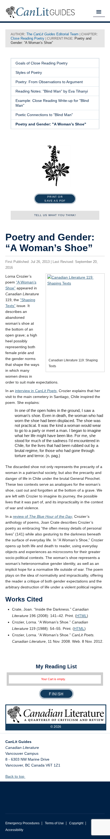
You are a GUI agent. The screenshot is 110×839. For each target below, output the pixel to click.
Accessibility (14, 830)
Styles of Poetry (28, 72)
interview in (36, 391)
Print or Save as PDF (54, 198)
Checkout (56, 693)
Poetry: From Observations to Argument (49, 82)
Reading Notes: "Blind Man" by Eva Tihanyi (51, 91)
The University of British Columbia (55, 793)
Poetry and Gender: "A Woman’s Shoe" (50, 124)
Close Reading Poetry (27, 38)
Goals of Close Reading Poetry (41, 63)
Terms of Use (54, 823)
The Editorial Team (52, 34)
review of (42, 516)
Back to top (15, 776)
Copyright (76, 823)
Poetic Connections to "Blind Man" (44, 115)
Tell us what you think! (55, 215)
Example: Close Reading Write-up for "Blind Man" (52, 103)
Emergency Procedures (22, 823)
